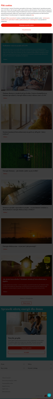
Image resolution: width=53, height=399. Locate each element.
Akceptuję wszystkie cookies (26, 25)
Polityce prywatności (11, 18)
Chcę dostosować (26, 29)
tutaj (32, 15)
